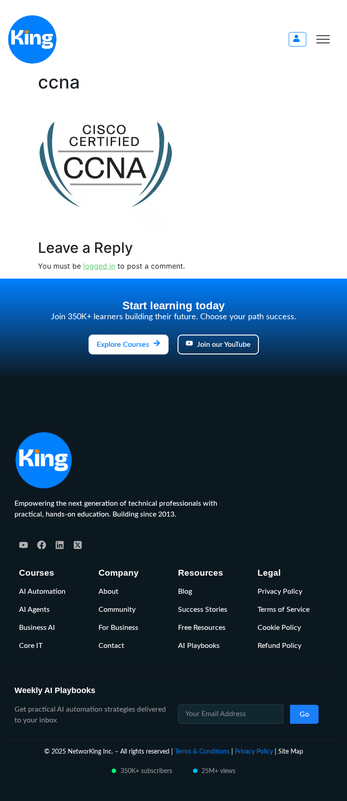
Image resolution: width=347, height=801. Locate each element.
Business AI (37, 627)
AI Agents (34, 609)
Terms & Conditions (202, 751)
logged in (99, 265)
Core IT (30, 645)
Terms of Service (283, 609)
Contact (111, 645)
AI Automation (42, 591)
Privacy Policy (280, 591)
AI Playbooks (199, 645)
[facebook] (41, 545)
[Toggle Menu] (323, 39)
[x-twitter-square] (77, 545)
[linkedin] (59, 545)
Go (304, 714)
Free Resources (201, 627)
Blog (185, 591)
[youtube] (23, 545)
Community (117, 609)
